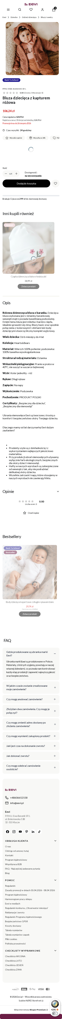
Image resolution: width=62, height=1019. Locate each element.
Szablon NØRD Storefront (30, 1000)
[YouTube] (20, 831)
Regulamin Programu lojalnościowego (23, 917)
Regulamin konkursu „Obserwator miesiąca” (26, 908)
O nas (8, 846)
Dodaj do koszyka (26, 183)
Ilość (5, 168)
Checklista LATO (13, 960)
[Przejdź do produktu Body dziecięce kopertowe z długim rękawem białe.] (30, 572)
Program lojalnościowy (16, 859)
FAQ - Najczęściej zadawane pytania (22, 868)
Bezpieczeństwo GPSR (16, 921)
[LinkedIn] (33, 831)
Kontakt (9, 855)
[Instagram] (14, 831)
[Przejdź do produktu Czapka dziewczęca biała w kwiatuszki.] (28, 248)
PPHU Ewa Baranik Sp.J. (14, 89)
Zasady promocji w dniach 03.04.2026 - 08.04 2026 (30, 890)
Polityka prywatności (15, 943)
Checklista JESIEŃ (14, 965)
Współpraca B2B (13, 864)
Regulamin (10, 885)
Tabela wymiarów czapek (17, 934)
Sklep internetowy (30, 1010)
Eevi (4, 17)
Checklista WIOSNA (15, 956)
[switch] (55, 1013)
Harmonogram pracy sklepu (18, 899)
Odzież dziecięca (29, 17)
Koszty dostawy (13, 925)
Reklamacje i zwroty (14, 912)
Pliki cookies (11, 939)
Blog (7, 873)
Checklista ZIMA (13, 969)
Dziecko (14, 17)
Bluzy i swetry (47, 17)
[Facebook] (7, 831)
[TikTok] (39, 831)
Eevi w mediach (12, 903)
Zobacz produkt (28, 286)
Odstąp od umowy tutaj (17, 851)
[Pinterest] (26, 831)
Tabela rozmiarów (13, 930)
